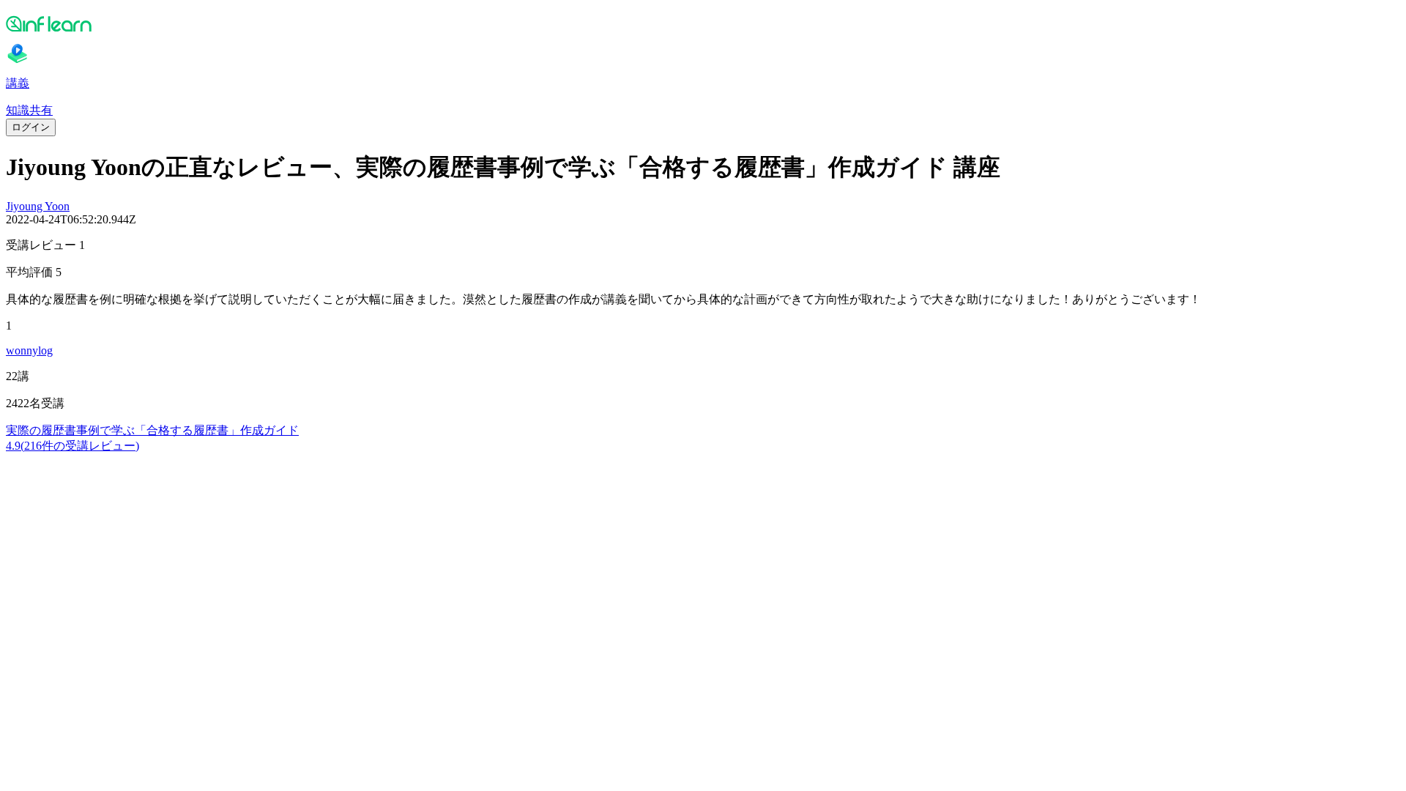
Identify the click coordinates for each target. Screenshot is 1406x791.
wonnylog (29, 350)
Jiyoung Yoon (38, 206)
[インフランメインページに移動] (703, 23)
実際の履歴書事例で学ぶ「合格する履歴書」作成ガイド (152, 430)
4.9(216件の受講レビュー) (72, 445)
